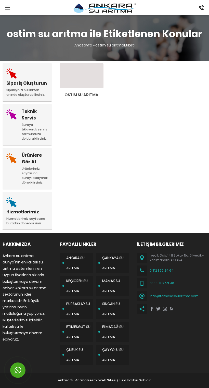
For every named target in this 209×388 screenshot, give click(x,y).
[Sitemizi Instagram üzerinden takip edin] (165, 309)
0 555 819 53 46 (162, 283)
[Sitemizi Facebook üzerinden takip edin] (152, 309)
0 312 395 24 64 (162, 270)
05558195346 (201, 2)
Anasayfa (83, 45)
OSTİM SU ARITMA (81, 95)
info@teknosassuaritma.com (174, 296)
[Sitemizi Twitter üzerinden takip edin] (158, 309)
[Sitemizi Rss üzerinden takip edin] (171, 309)
